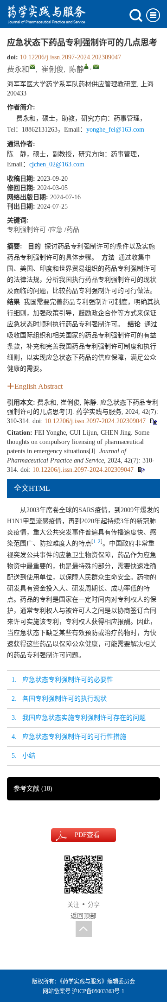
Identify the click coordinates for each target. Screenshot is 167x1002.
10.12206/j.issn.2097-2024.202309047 (70, 57)
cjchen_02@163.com (56, 164)
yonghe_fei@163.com (115, 129)
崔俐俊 (52, 69)
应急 (56, 229)
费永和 (18, 69)
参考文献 (32, 788)
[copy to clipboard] (141, 469)
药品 (72, 229)
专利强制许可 (26, 229)
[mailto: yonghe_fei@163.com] (32, 66)
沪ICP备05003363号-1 (98, 991)
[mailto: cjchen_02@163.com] (96, 66)
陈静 (76, 69)
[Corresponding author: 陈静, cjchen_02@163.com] (86, 66)
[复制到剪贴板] (153, 421)
